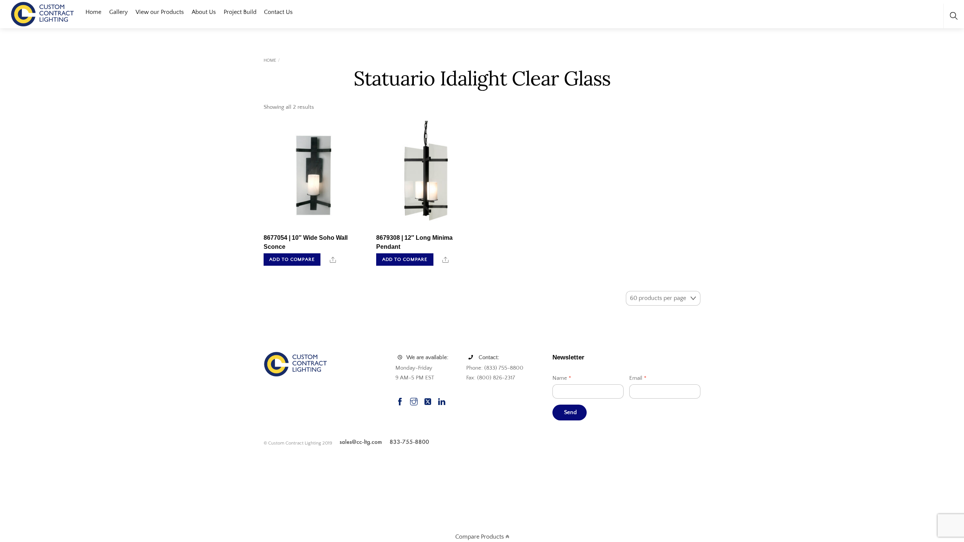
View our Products (160, 12)
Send (570, 412)
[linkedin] (441, 400)
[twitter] (428, 400)
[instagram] (414, 400)
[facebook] (400, 400)
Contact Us (278, 12)
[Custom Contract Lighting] (43, 13)
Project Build (240, 12)
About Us (204, 12)
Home (93, 12)
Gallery (118, 12)
